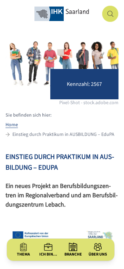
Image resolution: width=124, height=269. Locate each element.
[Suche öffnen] (110, 14)
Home (12, 124)
